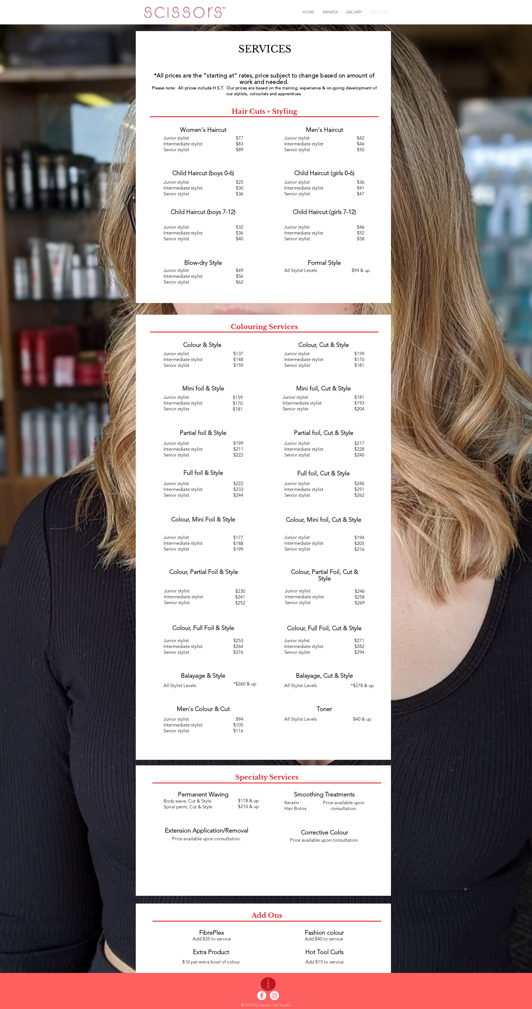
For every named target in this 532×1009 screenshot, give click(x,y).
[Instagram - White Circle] (274, 995)
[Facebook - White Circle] (261, 995)
